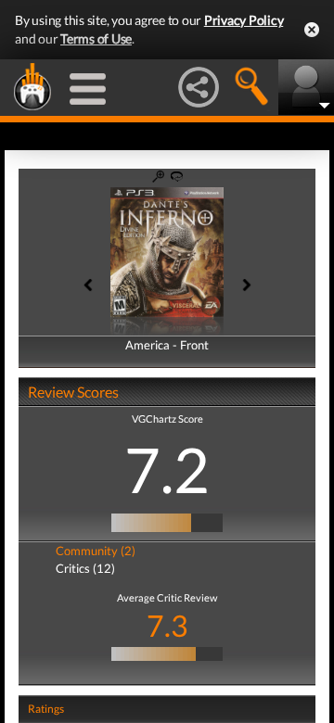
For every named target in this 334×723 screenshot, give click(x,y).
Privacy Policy (244, 20)
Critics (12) (85, 568)
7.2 (167, 469)
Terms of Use (96, 38)
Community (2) (95, 550)
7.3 (167, 625)
